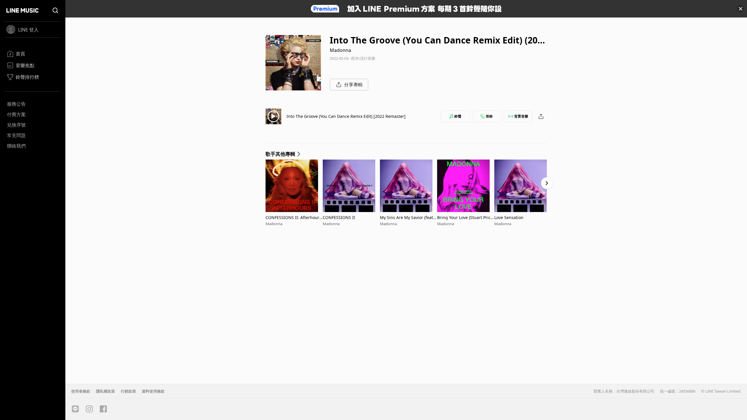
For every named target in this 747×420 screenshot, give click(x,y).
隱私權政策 (105, 391)
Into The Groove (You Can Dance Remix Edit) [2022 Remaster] (346, 116)
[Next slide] (547, 183)
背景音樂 (521, 116)
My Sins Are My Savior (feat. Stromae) (407, 217)
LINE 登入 (28, 30)
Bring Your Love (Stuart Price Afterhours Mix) (465, 217)
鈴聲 (457, 116)
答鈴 (489, 116)
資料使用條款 (153, 391)
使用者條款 (80, 391)
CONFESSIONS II (339, 217)
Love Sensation (508, 217)
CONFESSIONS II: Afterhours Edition (293, 217)
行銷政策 (128, 391)
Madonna (340, 50)
